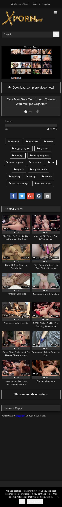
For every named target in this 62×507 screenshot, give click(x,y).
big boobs (44, 148)
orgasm (20, 169)
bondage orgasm (40, 155)
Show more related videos (31, 394)
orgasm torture (40, 169)
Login (35, 4)
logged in (20, 415)
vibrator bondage (20, 183)
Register (46, 4)
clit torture (36, 162)
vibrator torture (44, 183)
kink (52, 162)
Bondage (15, 141)
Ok (22, 501)
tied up (32, 176)
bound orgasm (16, 162)
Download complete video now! (33, 87)
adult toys (33, 141)
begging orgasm (22, 148)
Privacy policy (35, 501)
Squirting (15, 176)
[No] (58, 497)
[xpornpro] (25, 19)
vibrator (48, 176)
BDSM (50, 141)
